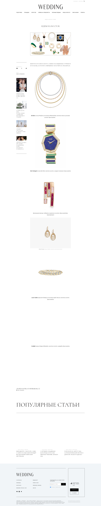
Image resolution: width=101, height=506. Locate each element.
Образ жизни (75, 12)
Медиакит (35, 480)
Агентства (33, 12)
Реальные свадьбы (56, 12)
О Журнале (19, 480)
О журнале (75, 1)
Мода (54, 19)
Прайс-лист (36, 482)
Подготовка (19, 12)
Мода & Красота (66, 12)
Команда (18, 482)
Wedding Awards (37, 485)
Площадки (26, 12)
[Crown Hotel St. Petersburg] (35, 389)
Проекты (83, 12)
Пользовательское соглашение (74, 500)
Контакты (81, 1)
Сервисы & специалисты (44, 12)
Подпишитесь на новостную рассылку (57, 481)
